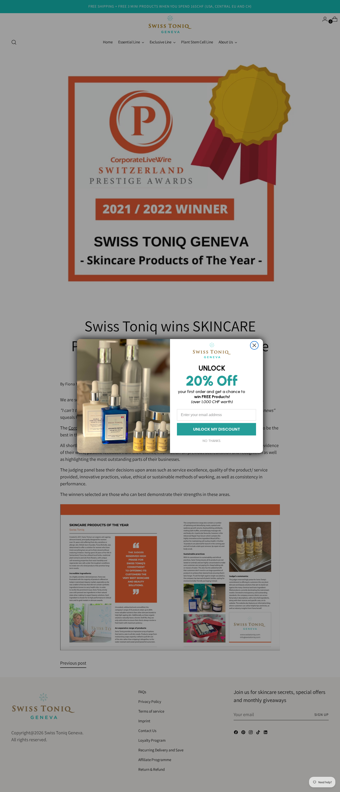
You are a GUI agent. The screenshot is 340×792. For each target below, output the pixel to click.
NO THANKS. (212, 440)
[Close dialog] (254, 345)
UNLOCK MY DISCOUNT (216, 429)
